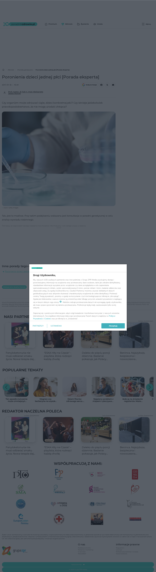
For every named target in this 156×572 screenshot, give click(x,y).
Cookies (47, 319)
